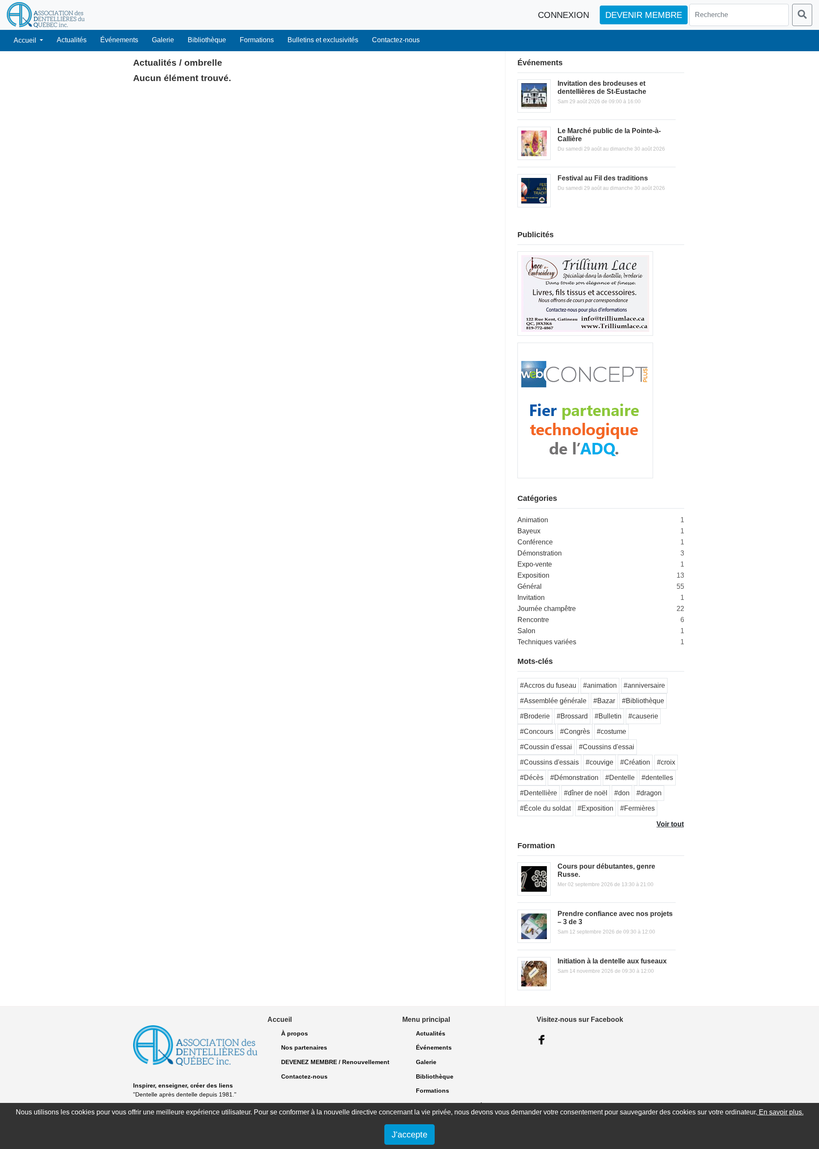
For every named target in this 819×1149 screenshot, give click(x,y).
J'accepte (409, 1134)
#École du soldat (545, 808)
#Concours (536, 731)
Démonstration (539, 553)
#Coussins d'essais (549, 762)
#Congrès (575, 731)
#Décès (531, 777)
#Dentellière (538, 793)
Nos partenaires (304, 1047)
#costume (611, 731)
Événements (119, 40)
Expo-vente (534, 564)
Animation (532, 520)
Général (529, 586)
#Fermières (637, 808)
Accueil (26, 40)
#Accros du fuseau (548, 685)
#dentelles (657, 777)
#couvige (599, 762)
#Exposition (595, 808)
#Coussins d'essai (606, 746)
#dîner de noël (585, 793)
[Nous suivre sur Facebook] (542, 1040)
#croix (666, 762)
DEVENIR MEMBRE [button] (643, 15)
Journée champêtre (546, 608)
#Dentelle (620, 777)
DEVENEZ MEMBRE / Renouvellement (335, 1062)
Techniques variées (546, 642)
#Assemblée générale (553, 700)
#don (622, 793)
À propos (294, 1033)
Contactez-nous (396, 40)
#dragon (649, 793)
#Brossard (572, 716)
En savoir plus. (780, 1112)
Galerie (163, 40)
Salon (526, 630)
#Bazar (604, 700)
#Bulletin (608, 716)
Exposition (533, 575)
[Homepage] (45, 15)
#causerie (643, 716)
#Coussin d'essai (546, 746)
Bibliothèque (207, 40)
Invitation (531, 597)
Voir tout (670, 824)
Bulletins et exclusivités (323, 40)
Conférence (535, 542)
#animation (600, 685)
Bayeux (528, 531)
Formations (257, 40)
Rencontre (533, 619)
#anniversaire (644, 685)
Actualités (72, 40)
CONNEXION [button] (563, 15)
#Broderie (535, 716)
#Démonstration (574, 777)
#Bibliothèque (643, 700)
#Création (635, 762)
